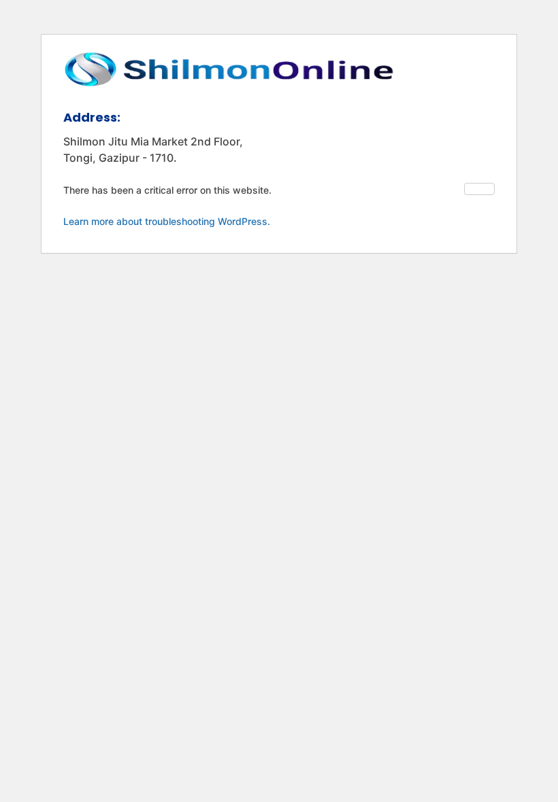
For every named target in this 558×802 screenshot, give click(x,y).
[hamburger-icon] (479, 189)
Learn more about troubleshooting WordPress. (166, 221)
